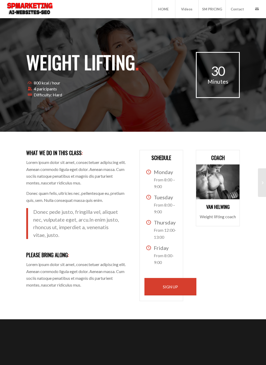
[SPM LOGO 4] (29, 9)
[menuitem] (163, 9)
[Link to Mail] (257, 9)
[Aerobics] (262, 182)
